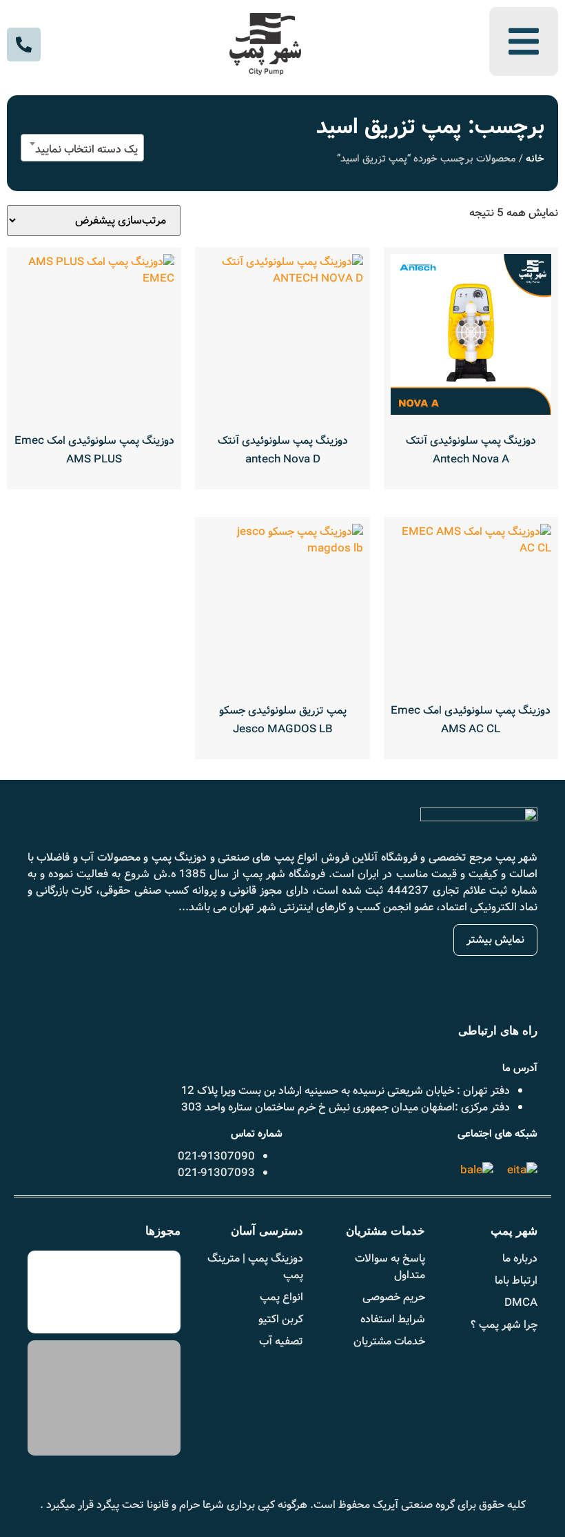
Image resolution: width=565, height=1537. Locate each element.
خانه (535, 159)
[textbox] (82, 150)
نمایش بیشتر (495, 939)
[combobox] (82, 147)
